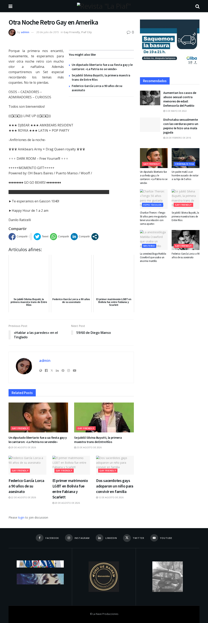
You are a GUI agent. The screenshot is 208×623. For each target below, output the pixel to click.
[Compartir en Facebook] (18, 236)
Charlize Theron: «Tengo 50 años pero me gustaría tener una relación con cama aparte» (153, 218)
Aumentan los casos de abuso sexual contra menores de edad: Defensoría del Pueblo (179, 99)
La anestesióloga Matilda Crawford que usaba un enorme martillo (153, 257)
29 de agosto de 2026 (23, 447)
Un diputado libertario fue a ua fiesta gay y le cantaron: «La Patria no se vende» (38, 439)
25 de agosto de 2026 (89, 447)
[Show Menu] (10, 6)
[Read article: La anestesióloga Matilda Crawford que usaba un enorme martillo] (154, 240)
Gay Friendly (72, 32)
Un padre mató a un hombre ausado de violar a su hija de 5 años (185, 175)
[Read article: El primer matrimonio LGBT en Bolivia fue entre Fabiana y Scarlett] (71, 465)
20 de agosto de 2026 (67, 502)
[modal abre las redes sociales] (95, 236)
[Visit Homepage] (104, 6)
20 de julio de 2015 (47, 32)
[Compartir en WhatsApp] (59, 236)
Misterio (149, 245)
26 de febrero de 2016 (178, 137)
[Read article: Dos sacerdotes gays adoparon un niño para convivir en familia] (115, 465)
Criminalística (184, 163)
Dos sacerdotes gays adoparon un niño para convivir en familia (114, 486)
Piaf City (86, 32)
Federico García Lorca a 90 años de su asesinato (26, 486)
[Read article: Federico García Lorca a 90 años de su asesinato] (27, 465)
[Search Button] (197, 6)
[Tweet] (41, 236)
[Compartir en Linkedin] (80, 236)
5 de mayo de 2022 (176, 110)
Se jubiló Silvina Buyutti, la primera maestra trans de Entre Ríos (98, 439)
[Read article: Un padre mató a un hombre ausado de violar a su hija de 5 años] (185, 158)
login (21, 517)
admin (25, 32)
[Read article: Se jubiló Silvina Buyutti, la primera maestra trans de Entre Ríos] (104, 417)
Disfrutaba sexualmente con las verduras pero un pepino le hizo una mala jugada (180, 125)
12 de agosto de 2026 (111, 497)
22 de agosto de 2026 (23, 497)
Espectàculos (152, 204)
